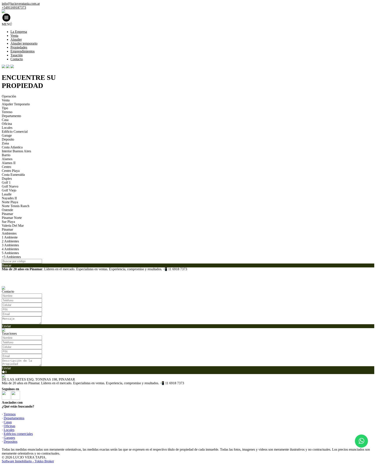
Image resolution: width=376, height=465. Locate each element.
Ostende (7, 210)
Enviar (6, 326)
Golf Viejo (9, 190)
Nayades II (9, 198)
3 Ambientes (10, 245)
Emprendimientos (22, 51)
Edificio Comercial (15, 131)
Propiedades (18, 47)
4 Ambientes (10, 249)
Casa (5, 120)
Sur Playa (8, 221)
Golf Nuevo (10, 186)
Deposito (8, 139)
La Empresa (18, 32)
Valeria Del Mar (13, 225)
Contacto (16, 59)
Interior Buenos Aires (16, 151)
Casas (8, 422)
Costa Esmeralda (13, 174)
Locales (7, 127)
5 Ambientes (10, 253)
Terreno (7, 112)
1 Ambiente (10, 237)
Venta (14, 35)
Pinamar (7, 214)
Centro (6, 167)
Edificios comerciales (18, 434)
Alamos (7, 159)
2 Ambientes (10, 241)
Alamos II (8, 163)
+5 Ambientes (11, 257)
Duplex (7, 178)
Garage (7, 135)
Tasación (16, 55)
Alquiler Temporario (16, 104)
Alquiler (16, 39)
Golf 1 (6, 182)
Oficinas (9, 426)
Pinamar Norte (12, 218)
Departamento (11, 116)
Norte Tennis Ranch (15, 206)
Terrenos (10, 414)
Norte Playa (10, 202)
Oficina (7, 124)
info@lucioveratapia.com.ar (21, 3)
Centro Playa (11, 171)
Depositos (10, 441)
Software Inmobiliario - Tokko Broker (28, 461)
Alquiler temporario (23, 43)
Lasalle (7, 194)
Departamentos (14, 418)
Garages (9, 438)
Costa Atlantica (12, 147)
